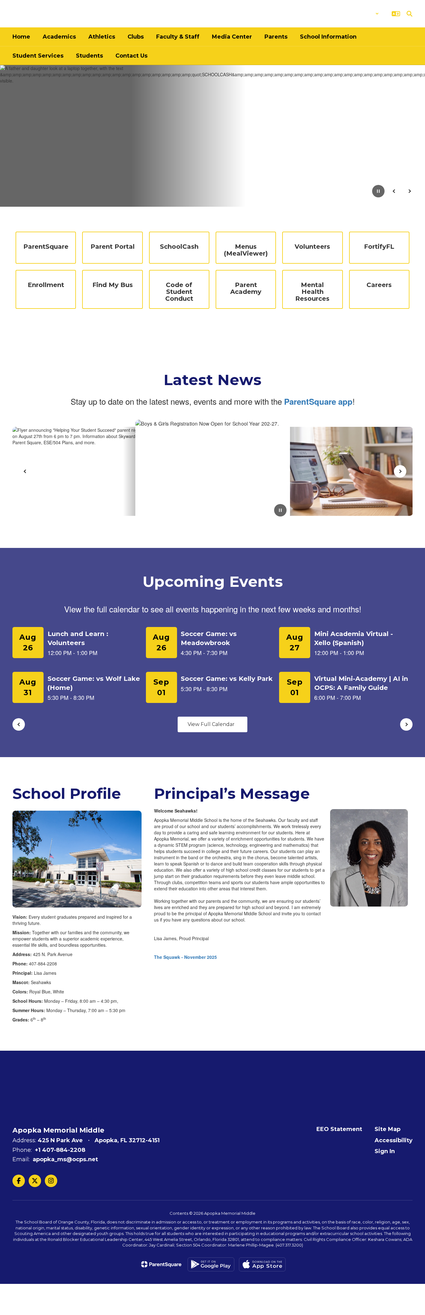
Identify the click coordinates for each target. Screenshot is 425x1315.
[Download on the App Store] (262, 1264)
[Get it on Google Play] (211, 1264)
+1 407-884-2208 (60, 1150)
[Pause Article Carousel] (280, 511)
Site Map (387, 1129)
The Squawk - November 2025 (185, 957)
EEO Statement (339, 1129)
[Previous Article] (25, 471)
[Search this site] (409, 14)
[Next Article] (400, 471)
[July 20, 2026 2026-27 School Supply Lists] (215, 471)
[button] (362, 13)
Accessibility (394, 1140)
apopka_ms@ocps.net (65, 1159)
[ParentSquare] (161, 1264)
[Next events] (406, 724)
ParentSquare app (318, 401)
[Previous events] (18, 724)
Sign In (385, 1151)
